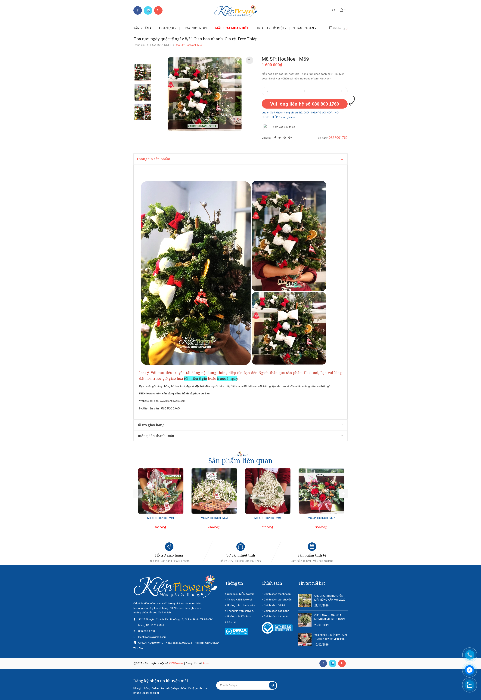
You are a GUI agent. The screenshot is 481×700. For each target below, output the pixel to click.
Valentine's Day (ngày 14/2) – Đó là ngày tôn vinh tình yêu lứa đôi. (330, 637)
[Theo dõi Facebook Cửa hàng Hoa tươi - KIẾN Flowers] (137, 10)
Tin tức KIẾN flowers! (239, 599)
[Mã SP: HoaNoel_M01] (161, 491)
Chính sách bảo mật (276, 616)
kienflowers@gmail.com (152, 636)
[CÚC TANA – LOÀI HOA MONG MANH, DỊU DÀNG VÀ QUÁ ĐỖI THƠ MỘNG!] (305, 619)
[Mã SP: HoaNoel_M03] (214, 491)
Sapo (205, 663)
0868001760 (338, 137)
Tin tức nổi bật (311, 583)
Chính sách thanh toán (277, 593)
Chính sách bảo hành (276, 610)
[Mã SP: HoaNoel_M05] (268, 491)
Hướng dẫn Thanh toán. (241, 605)
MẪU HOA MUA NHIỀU (232, 28)
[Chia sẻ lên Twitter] (280, 137)
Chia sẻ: (266, 137)
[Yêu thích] (249, 60)
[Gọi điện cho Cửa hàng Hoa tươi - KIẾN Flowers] (158, 10)
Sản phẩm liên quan (240, 460)
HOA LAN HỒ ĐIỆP (271, 28)
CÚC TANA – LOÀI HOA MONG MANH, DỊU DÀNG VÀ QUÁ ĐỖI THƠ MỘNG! (330, 617)
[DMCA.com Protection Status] (236, 631)
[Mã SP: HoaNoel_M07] (321, 491)
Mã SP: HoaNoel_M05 (267, 518)
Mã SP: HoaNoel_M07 (321, 518)
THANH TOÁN (304, 28)
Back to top (401, 678)
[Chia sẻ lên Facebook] (275, 137)
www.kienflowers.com (172, 400)
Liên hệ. (232, 622)
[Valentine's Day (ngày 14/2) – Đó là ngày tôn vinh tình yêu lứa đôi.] (305, 639)
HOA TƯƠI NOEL (195, 28)
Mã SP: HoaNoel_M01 (160, 518)
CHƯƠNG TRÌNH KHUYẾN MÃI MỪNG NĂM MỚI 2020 (329, 597)
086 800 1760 (146, 631)
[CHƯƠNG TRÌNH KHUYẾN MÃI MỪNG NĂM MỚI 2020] (305, 600)
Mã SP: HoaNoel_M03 (214, 518)
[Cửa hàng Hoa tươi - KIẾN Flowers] (175, 585)
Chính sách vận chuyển (278, 599)
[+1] (290, 137)
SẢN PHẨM (141, 28)
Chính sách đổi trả (274, 605)
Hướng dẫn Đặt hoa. (239, 616)
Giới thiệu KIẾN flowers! (241, 593)
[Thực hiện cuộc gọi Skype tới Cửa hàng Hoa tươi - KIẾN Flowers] (332, 663)
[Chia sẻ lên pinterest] (285, 137)
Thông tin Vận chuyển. (240, 610)
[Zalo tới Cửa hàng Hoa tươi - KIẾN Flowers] (148, 10)
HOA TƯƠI (167, 28)
